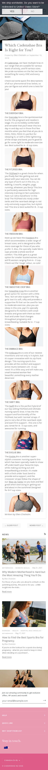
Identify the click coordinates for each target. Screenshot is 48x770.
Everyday (13, 117)
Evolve (12, 456)
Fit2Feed (13, 173)
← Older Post (11, 525)
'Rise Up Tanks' (16, 481)
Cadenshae (12, 62)
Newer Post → (36, 525)
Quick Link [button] (7, 723)
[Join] (43, 700)
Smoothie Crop (16, 291)
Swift (11, 406)
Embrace (13, 352)
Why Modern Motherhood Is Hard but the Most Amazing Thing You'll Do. (23, 573)
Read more (7, 591)
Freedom (29, 237)
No (32, 11)
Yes (12, 11)
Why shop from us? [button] (12, 731)
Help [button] (4, 715)
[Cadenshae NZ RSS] (45, 534)
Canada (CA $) (11, 760)
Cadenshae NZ (11, 766)
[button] (24, 747)
